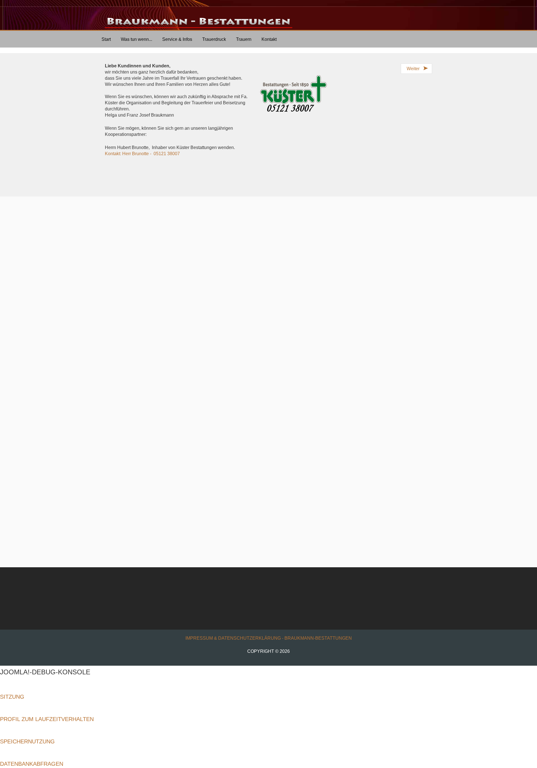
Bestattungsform (178, 316)
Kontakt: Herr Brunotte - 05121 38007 (142, 153)
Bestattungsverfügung (120, 284)
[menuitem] (106, 39)
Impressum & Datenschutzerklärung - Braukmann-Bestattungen (268, 638)
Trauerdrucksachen (270, 398)
